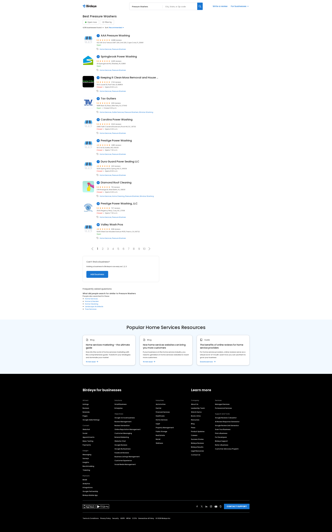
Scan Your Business (222, 429)
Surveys (86, 458)
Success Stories (197, 439)
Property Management (165, 427)
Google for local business (125, 418)
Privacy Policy (105, 518)
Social (85, 433)
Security (115, 518)
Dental (158, 408)
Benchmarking (88, 466)
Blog (193, 424)
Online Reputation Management (128, 429)
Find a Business (221, 433)
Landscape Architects (94, 306)
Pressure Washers (119, 49)
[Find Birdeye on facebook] (197, 506)
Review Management (123, 422)
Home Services (105, 49)
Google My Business (123, 449)
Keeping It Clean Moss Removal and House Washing (130, 77)
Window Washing (146, 112)
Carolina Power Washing (117, 119)
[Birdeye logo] (90, 6)
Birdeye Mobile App (90, 495)
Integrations (88, 487)
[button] (149, 249)
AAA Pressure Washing (115, 35)
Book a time (196, 416)
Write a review (220, 6)
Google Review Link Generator (227, 425)
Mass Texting (88, 441)
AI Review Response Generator (227, 422)
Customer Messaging (123, 433)
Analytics (86, 483)
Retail (158, 439)
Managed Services (222, 404)
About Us (194, 404)
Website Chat (120, 441)
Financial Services (163, 412)
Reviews (86, 408)
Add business (97, 274)
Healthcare (160, 416)
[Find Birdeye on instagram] (211, 506)
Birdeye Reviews (197, 443)
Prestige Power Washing (116, 140)
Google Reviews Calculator (226, 418)
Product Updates (198, 431)
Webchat (86, 429)
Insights (86, 462)
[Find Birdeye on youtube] (216, 506)
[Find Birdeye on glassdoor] (220, 506)
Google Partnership (90, 491)
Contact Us (195, 455)
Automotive (160, 404)
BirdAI (85, 480)
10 (144, 249)
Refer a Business (221, 445)
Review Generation (122, 425)
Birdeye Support (221, 441)
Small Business (121, 404)
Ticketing (86, 470)
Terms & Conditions (91, 518)
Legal (158, 424)
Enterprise (119, 408)
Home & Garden (92, 301)
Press (193, 427)
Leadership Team (198, 408)
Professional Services (223, 408)
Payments (87, 445)
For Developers (221, 437)
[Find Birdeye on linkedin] (206, 506)
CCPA (134, 518)
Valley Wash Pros (112, 224)
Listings (86, 404)
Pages (85, 416)
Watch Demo (196, 412)
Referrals (86, 412)
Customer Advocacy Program (227, 449)
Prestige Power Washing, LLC (119, 203)
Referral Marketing (122, 437)
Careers (194, 435)
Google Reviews (121, 445)
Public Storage (161, 431)
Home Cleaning (118, 196)
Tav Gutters (108, 98)
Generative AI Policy (146, 518)
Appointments (88, 437)
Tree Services (90, 309)
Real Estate (160, 435)
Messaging (87, 454)
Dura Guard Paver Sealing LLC (120, 161)
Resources (195, 420)
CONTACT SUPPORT (237, 506)
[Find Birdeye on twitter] (202, 506)
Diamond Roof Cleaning (116, 182)
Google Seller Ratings (91, 420)
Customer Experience (123, 460)
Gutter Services (118, 112)
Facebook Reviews (122, 453)
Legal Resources (197, 451)
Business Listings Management (127, 457)
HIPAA (128, 518)
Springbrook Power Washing (119, 56)
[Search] (200, 6)
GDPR (122, 518)
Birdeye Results (197, 447)
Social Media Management (125, 464)
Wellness (159, 443)
